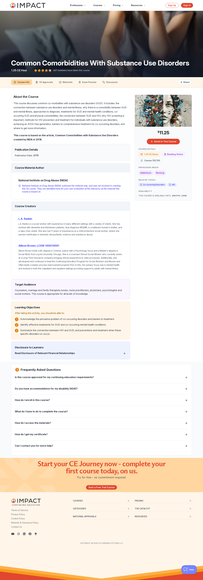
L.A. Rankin (25, 218)
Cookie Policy (18, 518)
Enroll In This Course (165, 141)
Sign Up (172, 5)
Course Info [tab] (23, 82)
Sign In (187, 5)
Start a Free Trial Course (101, 487)
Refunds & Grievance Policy (24, 522)
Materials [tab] (68, 82)
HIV (173, 185)
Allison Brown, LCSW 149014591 (38, 245)
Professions (76, 5)
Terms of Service (19, 510)
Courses (97, 5)
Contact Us (16, 527)
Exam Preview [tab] (89, 82)
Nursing (160, 173)
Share (186, 82)
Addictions (145, 173)
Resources (136, 5)
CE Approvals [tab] (46, 82)
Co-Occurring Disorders (154, 185)
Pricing (116, 5)
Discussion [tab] (112, 82)
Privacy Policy (18, 514)
